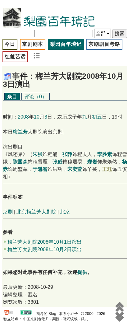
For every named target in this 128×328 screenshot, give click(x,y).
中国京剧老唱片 (36, 319)
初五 (97, 116)
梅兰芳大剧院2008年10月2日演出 (44, 249)
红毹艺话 (15, 56)
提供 (82, 272)
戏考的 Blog (46, 314)
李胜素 (104, 154)
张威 (57, 161)
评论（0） (35, 96)
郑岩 (92, 161)
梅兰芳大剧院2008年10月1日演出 (44, 242)
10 (36, 116)
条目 (12, 96)
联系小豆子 (68, 314)
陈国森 (20, 161)
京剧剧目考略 (104, 44)
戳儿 (84, 319)
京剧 (8, 211)
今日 (10, 44)
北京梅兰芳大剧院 (36, 211)
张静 (67, 154)
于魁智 (40, 169)
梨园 (56, 319)
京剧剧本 (32, 44)
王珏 (107, 169)
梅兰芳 (20, 131)
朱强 (38, 154)
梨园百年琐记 (66, 44)
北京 (65, 211)
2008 (23, 116)
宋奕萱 (74, 169)
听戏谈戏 (70, 319)
